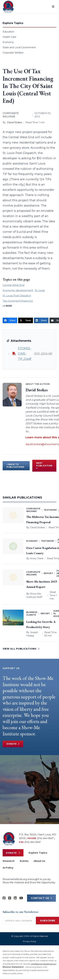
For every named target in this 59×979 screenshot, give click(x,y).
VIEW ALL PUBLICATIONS (20, 648)
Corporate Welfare (13, 52)
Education (8, 31)
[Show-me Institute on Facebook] (4, 898)
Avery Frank (36, 558)
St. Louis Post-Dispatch (17, 295)
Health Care (9, 36)
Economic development (18, 290)
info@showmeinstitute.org (43, 964)
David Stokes (14, 122)
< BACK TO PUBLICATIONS (15, 465)
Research (9, 860)
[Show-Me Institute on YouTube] (21, 898)
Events (24, 860)
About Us (39, 860)
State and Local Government (19, 47)
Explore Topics (38, 852)
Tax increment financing (18, 300)
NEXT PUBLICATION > (44, 465)
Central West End (13, 285)
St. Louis (40, 290)
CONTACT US (40, 898)
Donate (12, 744)
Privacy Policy (29, 941)
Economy (8, 42)
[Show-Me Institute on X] (9, 898)
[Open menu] (53, 6)
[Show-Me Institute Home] (8, 6)
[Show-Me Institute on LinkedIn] (15, 898)
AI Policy (8, 867)
